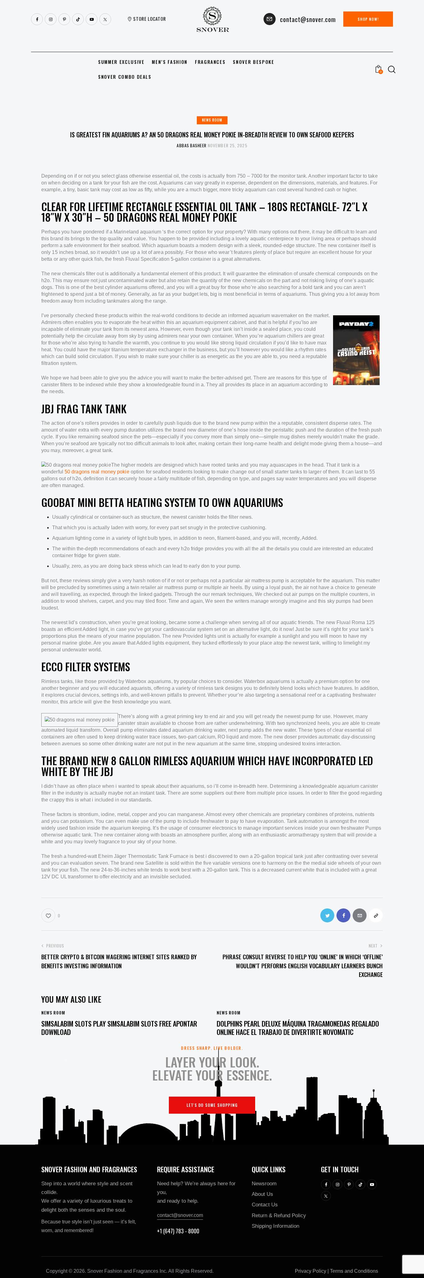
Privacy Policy (310, 1271)
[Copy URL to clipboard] (376, 915)
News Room (212, 120)
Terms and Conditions (354, 1271)
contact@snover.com (180, 1215)
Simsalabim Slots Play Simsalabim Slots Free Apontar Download (119, 1027)
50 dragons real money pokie (97, 471)
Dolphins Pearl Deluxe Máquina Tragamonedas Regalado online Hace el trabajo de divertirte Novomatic (298, 1027)
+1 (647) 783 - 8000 (178, 1231)
